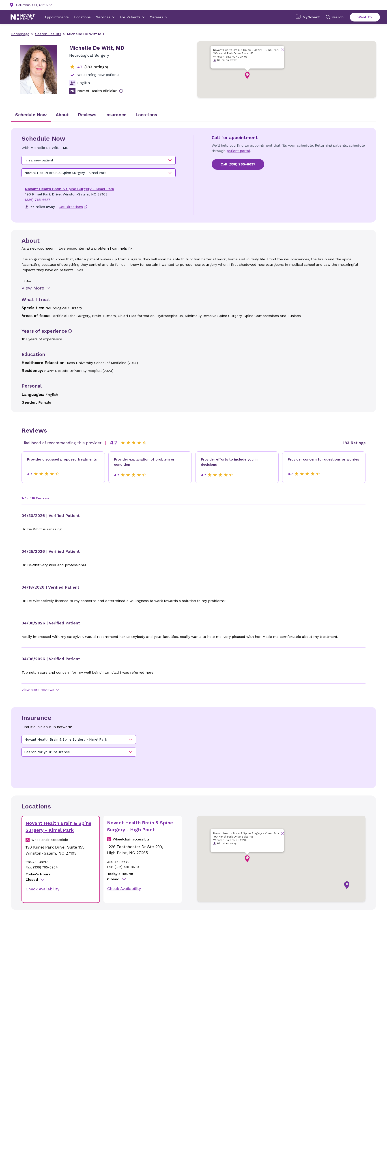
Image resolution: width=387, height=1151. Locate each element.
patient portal (238, 151)
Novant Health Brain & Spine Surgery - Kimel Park (69, 189)
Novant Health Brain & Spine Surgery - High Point (140, 826)
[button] (247, 75)
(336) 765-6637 (37, 199)
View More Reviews (38, 690)
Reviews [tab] (87, 114)
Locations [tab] (146, 114)
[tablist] (193, 115)
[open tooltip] (121, 91)
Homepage (20, 34)
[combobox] (99, 160)
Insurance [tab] (116, 114)
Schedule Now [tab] (31, 114)
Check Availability (42, 889)
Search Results (48, 34)
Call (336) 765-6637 (238, 164)
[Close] (282, 49)
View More (33, 288)
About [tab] (62, 114)
